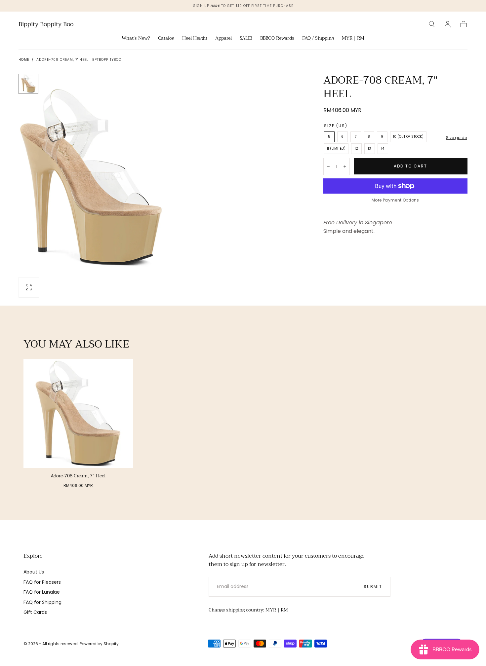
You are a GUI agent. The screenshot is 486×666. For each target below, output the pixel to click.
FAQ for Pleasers (42, 582)
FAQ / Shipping (318, 38)
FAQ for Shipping (42, 602)
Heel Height (194, 38)
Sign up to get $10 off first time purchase (243, 5)
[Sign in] (448, 24)
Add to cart (410, 166)
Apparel (223, 38)
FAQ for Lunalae (41, 592)
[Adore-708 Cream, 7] (78, 413)
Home (24, 59)
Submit (373, 586)
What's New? (136, 38)
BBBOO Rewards (277, 38)
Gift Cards (35, 612)
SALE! (246, 38)
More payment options (395, 200)
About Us (33, 572)
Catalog (166, 38)
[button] (432, 24)
